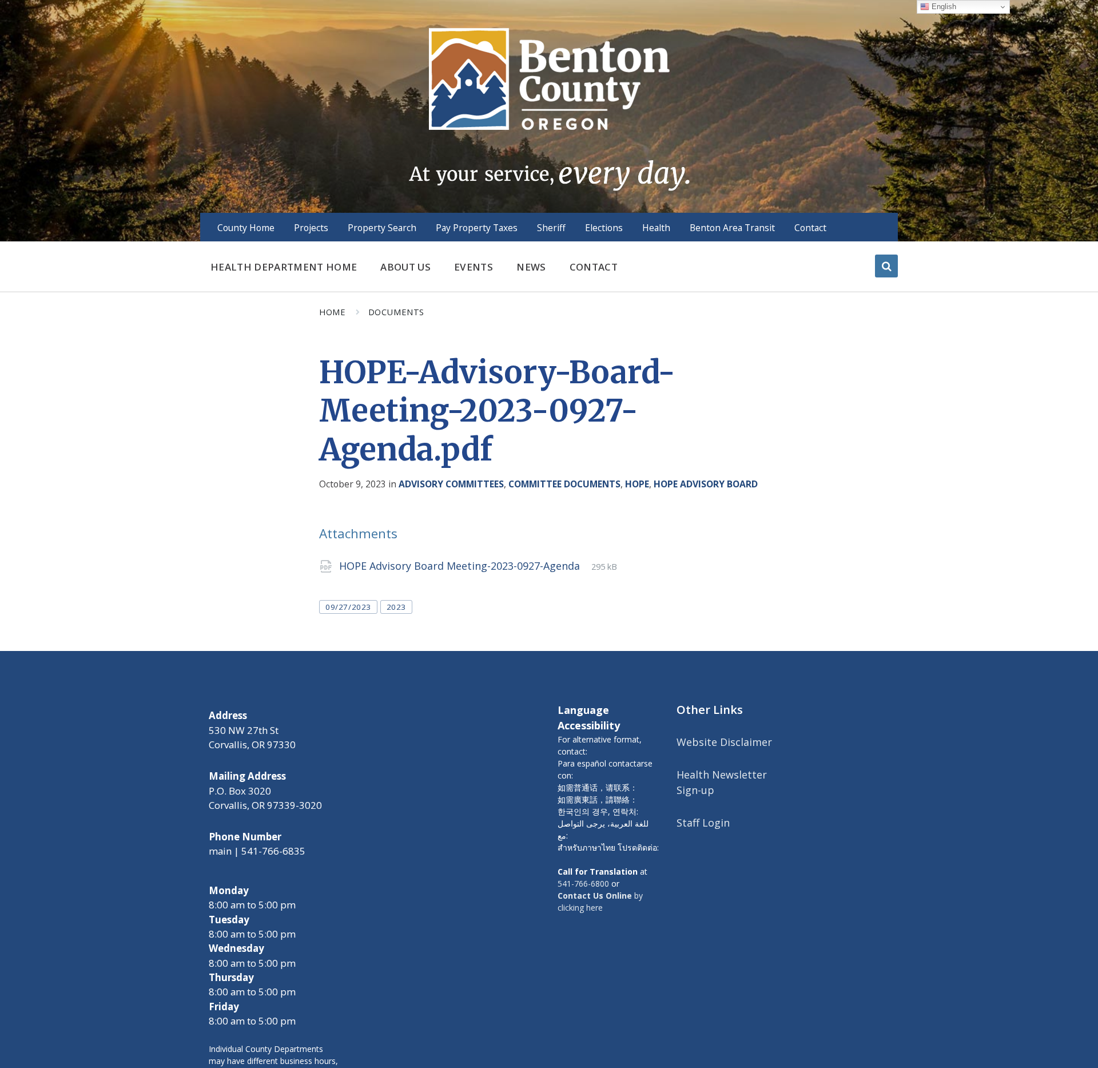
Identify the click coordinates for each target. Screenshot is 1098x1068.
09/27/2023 (348, 607)
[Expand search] (886, 266)
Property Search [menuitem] (382, 227)
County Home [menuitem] (245, 227)
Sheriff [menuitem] (551, 227)
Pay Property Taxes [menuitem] (477, 227)
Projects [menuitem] (311, 227)
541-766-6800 (583, 883)
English (942, 6)
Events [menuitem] (473, 266)
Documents (396, 311)
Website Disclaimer (724, 742)
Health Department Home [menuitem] (283, 266)
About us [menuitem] (405, 266)
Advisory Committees (451, 484)
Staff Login (703, 822)
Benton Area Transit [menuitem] (732, 227)
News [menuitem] (531, 266)
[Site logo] (549, 108)
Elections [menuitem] (604, 227)
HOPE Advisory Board (706, 484)
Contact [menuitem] (810, 227)
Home (332, 311)
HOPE (637, 484)
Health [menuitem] (656, 227)
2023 (396, 607)
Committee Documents (564, 484)
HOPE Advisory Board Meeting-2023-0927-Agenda (461, 566)
